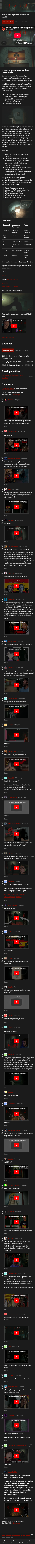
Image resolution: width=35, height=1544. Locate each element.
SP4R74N (10, 1375)
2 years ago (17, 1092)
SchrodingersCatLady (14, 823)
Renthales (11, 1054)
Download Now (8, 22)
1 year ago (25, 823)
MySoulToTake (12, 1472)
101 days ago (15, 489)
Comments (30, 1543)
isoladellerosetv (13, 1386)
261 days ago (17, 725)
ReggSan (10, 987)
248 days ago (20, 641)
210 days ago (23, 546)
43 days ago (17, 400)
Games (3, 1537)
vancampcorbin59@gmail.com (17, 1445)
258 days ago (19, 667)
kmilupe (10, 725)
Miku (9, 489)
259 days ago (21, 698)
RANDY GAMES (12, 905)
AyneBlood (11, 881)
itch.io (3, 1535)
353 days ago (22, 797)
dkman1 (10, 1092)
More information (8, 338)
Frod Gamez (11, 1103)
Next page (16, 395)
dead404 (10, 1159)
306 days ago (19, 778)
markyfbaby (11, 599)
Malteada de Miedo (14, 458)
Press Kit (5, 275)
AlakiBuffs (11, 667)
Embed (28, 1535)
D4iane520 (11, 520)
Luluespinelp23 (12, 431)
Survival (8, 1537)
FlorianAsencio (12, 1273)
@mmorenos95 (12, 279)
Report (23, 1535)
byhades (10, 1027)
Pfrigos (10, 958)
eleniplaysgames (13, 546)
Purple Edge (11, 1415)
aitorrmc (10, 1015)
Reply (5, 426)
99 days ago (24, 458)
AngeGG (10, 931)
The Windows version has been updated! (12, 377)
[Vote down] (2, 402)
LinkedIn (5, 283)
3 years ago (17, 1375)
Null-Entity (11, 1238)
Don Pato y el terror (14, 1185)
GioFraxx (10, 400)
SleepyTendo (12, 641)
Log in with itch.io (8, 389)
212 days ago (19, 573)
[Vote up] (2, 400)
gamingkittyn (12, 751)
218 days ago (20, 599)
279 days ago (20, 751)
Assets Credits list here (10, 287)
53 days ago (21, 431)
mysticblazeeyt (12, 797)
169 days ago (19, 520)
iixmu (9, 1346)
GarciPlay (11, 1211)
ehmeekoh (11, 853)
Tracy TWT (11, 778)
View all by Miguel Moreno (13, 1535)
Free (12, 1537)
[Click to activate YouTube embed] (14, 326)
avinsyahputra (12, 698)
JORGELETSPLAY (13, 1314)
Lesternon (11, 573)
